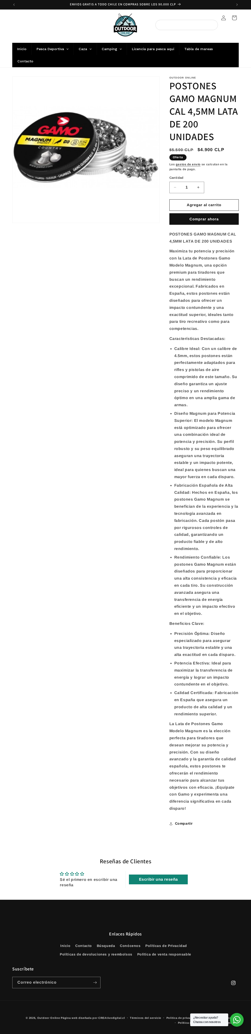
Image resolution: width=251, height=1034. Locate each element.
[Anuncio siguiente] (237, 4)
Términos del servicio (145, 1017)
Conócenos (130, 946)
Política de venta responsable (164, 954)
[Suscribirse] (94, 982)
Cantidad (176, 178)
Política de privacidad (182, 1017)
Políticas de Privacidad (166, 946)
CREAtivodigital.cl (111, 1017)
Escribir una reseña (158, 879)
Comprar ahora (204, 219)
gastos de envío (188, 164)
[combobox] (186, 25)
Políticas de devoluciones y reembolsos (96, 954)
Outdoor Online (48, 1017)
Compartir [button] (184, 823)
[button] (234, 17)
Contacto (83, 946)
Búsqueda (106, 946)
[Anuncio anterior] (14, 4)
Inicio (65, 946)
